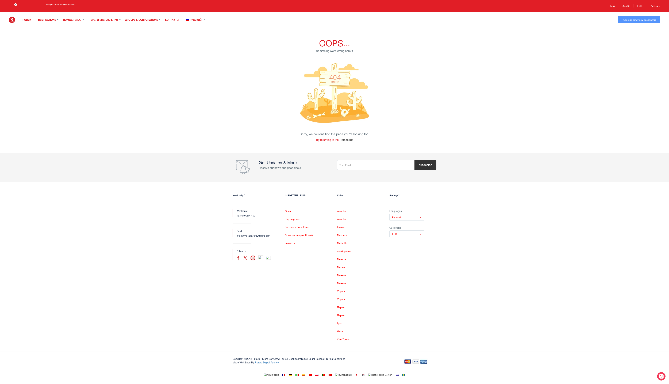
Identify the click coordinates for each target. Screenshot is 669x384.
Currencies (395, 227)
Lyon (339, 323)
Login (613, 5)
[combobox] (406, 217)
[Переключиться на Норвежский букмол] (380, 375)
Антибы (341, 211)
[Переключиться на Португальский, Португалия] (323, 375)
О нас (288, 211)
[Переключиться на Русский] (317, 375)
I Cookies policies (297, 358)
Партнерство (292, 219)
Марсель (342, 235)
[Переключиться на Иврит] (397, 375)
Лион (340, 331)
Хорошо (341, 291)
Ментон (341, 259)
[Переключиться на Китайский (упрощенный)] (310, 375)
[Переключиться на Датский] (330, 375)
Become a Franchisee (297, 227)
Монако (341, 275)
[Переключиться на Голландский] (343, 375)
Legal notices (316, 358)
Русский (655, 5)
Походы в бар (72, 19)
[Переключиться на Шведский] (404, 375)
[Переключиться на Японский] (356, 375)
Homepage (346, 140)
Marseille (342, 243)
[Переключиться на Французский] (283, 375)
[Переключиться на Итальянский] (297, 375)
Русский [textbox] (396, 217)
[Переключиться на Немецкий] (290, 375)
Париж (341, 307)
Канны (340, 227)
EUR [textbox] (394, 234)
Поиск (26, 19)
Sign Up (626, 5)
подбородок (344, 251)
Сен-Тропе (343, 339)
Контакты (172, 19)
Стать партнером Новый (299, 235)
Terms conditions (335, 358)
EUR (639, 5)
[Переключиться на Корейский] (363, 375)
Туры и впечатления (103, 19)
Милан (341, 267)
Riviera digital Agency (267, 362)
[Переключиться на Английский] (271, 375)
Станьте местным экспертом (639, 19)
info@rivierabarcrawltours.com (60, 4)
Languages (395, 211)
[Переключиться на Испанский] (303, 375)
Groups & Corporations (141, 19)
